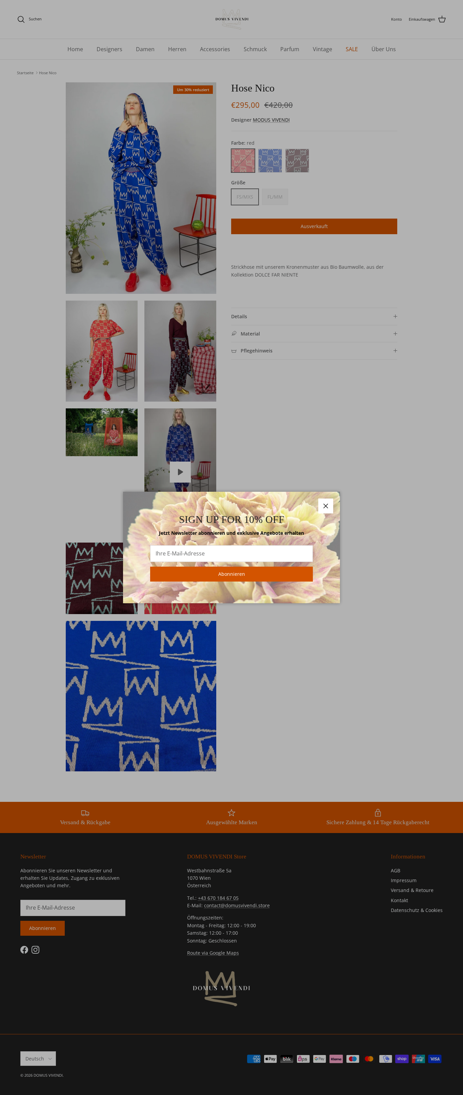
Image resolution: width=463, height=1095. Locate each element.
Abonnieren (231, 574)
